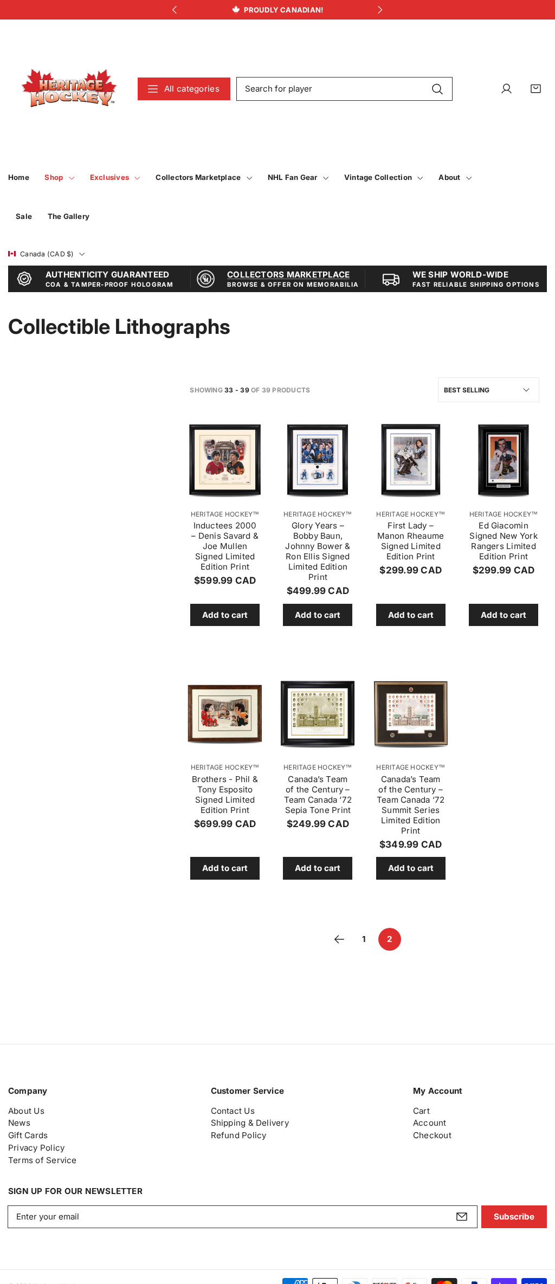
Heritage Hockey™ (225, 514)
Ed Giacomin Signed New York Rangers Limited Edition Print (503, 541)
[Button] (175, 10)
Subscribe (514, 1216)
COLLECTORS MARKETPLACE (288, 274)
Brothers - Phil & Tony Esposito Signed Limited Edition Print (225, 794)
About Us (26, 1111)
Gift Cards (28, 1135)
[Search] (437, 88)
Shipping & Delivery (250, 1123)
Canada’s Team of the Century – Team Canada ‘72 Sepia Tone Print (318, 794)
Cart (421, 1111)
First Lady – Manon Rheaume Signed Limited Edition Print (410, 541)
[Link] (69, 89)
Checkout (432, 1135)
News (19, 1123)
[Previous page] (339, 939)
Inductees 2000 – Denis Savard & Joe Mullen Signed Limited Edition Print (225, 546)
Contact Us (233, 1111)
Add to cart (225, 615)
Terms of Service (42, 1160)
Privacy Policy (36, 1148)
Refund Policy (239, 1135)
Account (430, 1123)
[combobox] (345, 89)
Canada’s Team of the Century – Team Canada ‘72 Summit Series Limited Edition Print (410, 805)
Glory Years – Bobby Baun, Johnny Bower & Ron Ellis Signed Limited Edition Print (317, 551)
